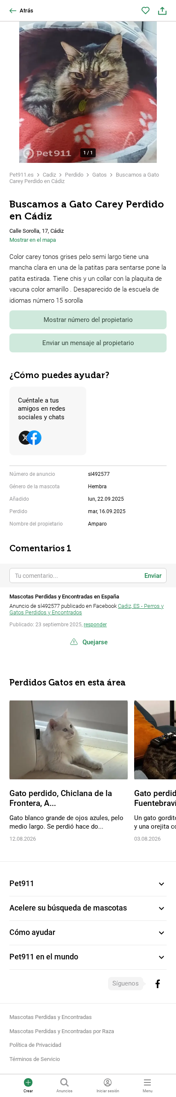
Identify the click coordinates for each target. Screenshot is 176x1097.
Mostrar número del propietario (88, 320)
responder (95, 625)
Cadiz (49, 174)
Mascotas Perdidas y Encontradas (50, 1017)
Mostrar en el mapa (32, 240)
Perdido (74, 174)
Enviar (152, 576)
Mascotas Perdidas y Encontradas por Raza (61, 1031)
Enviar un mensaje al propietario (88, 343)
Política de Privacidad (35, 1045)
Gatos (99, 174)
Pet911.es (21, 174)
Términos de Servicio (34, 1059)
